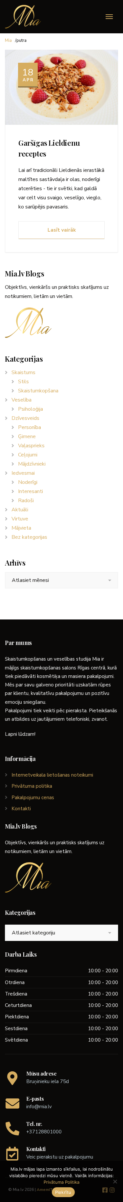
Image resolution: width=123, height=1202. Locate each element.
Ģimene (27, 436)
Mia (8, 40)
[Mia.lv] (23, 16)
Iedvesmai (23, 473)
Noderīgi (27, 482)
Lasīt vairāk (62, 230)
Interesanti (30, 491)
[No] (115, 1181)
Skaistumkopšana (38, 390)
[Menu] (109, 16)
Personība (29, 427)
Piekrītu (63, 1192)
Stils (23, 381)
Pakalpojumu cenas (32, 797)
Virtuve (19, 518)
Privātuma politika (31, 786)
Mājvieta (21, 528)
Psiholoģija (30, 409)
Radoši (26, 500)
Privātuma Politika (61, 1182)
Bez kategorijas (29, 537)
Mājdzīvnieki (32, 464)
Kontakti (21, 808)
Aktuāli (19, 509)
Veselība (21, 399)
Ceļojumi (27, 454)
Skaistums (23, 372)
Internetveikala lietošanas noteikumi (52, 775)
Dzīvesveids (25, 418)
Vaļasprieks (31, 445)
